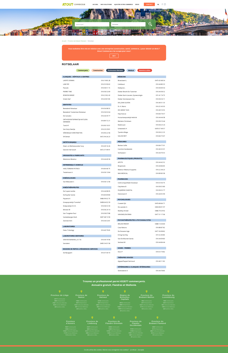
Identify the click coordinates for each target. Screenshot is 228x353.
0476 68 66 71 (160, 203)
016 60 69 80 (105, 195)
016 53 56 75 (160, 183)
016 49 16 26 (105, 146)
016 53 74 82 (160, 252)
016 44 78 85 (160, 271)
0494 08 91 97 (160, 207)
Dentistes (67, 105)
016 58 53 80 (160, 186)
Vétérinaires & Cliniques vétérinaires (134, 267)
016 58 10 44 (160, 121)
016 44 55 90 (160, 194)
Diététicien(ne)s (69, 142)
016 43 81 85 (105, 99)
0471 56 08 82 (160, 231)
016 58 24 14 (105, 210)
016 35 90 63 (105, 84)
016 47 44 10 (105, 253)
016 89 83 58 (160, 173)
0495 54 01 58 (105, 243)
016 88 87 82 (160, 227)
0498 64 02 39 (105, 202)
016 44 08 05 (105, 191)
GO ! (114, 56)
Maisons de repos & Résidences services (80, 249)
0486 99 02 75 (105, 198)
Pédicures (122, 142)
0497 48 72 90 (105, 217)
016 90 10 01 (105, 125)
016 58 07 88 (105, 213)
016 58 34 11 (160, 99)
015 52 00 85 (160, 235)
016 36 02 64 (105, 112)
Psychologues (124, 199)
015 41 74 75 (160, 95)
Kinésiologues (69, 178)
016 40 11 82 (160, 261)
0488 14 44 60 (160, 224)
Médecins (122, 77)
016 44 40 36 (105, 159)
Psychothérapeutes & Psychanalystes (134, 220)
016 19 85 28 (105, 80)
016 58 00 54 (160, 88)
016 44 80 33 (160, 84)
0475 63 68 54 (160, 80)
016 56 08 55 (105, 108)
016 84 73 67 (160, 136)
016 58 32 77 (160, 190)
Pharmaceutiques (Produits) (130, 158)
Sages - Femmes (124, 248)
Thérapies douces (125, 257)
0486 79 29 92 (160, 211)
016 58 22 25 (160, 132)
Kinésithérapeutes (71, 187)
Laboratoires (69, 226)
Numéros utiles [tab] (144, 70)
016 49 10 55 (160, 110)
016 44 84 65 (160, 166)
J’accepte (141, 350)
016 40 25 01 (160, 149)
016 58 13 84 (105, 172)
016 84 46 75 (105, 169)
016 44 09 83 (160, 239)
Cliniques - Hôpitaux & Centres (76, 77)
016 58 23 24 (160, 125)
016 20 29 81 (105, 129)
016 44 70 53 (160, 153)
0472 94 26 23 (105, 137)
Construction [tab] (98, 70)
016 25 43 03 (160, 106)
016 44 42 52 (160, 162)
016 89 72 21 (105, 121)
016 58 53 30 (105, 206)
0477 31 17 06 (160, 214)
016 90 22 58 (105, 133)
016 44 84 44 (160, 242)
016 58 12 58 (105, 182)
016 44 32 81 (105, 221)
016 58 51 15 (105, 88)
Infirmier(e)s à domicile (73, 165)
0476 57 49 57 (160, 129)
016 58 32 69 (105, 92)
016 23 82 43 (105, 95)
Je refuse (133, 350)
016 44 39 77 (105, 116)
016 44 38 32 (160, 92)
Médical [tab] (131, 70)
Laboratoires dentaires (73, 236)
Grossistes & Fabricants (73, 155)
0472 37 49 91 (105, 150)
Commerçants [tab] (83, 70)
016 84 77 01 (160, 145)
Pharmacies (123, 179)
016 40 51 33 (160, 103)
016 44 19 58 (105, 240)
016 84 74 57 (160, 114)
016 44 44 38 (160, 117)
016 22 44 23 (160, 170)
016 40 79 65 (105, 230)
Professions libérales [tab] (115, 70)
